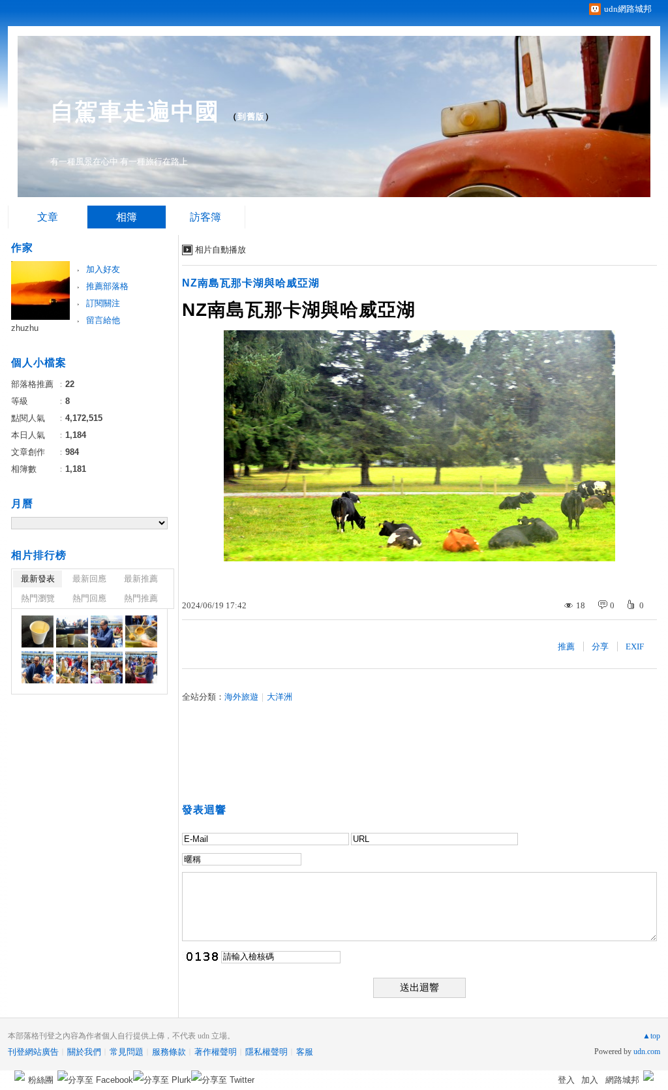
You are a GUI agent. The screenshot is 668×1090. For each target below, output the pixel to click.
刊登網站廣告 (33, 1052)
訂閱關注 (103, 303)
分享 (600, 646)
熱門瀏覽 (38, 598)
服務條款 (169, 1052)
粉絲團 (40, 1080)
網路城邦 (622, 1080)
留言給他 (103, 320)
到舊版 (251, 116)
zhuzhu (24, 328)
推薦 (566, 646)
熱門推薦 (141, 598)
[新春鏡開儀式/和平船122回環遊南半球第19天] (37, 631)
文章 (47, 217)
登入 (566, 1080)
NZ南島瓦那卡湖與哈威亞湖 (251, 282)
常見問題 (127, 1052)
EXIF (635, 646)
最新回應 (89, 579)
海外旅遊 (241, 697)
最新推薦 (141, 579)
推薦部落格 (107, 286)
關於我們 (84, 1052)
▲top (651, 1035)
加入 (589, 1080)
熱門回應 (89, 598)
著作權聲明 (215, 1052)
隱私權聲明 (266, 1052)
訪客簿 (205, 217)
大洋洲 (279, 697)
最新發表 (38, 579)
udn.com (646, 1051)
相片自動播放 (220, 250)
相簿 (126, 217)
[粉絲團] (19, 1075)
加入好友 (103, 269)
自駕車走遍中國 (134, 111)
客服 (304, 1052)
